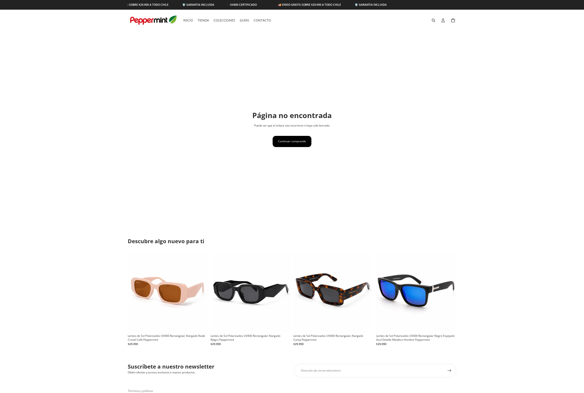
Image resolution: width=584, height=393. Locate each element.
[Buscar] (433, 20)
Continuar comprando (292, 141)
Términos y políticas (140, 391)
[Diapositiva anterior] (134, 292)
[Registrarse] (449, 370)
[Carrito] (453, 20)
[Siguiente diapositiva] (201, 292)
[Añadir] (201, 325)
